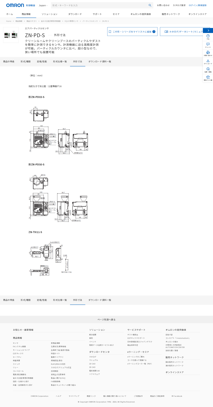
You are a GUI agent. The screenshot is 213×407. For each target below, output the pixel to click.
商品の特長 (9, 61)
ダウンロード (75, 14)
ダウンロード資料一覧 (99, 61)
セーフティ (17, 357)
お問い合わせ (163, 5)
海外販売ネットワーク (174, 365)
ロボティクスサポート (136, 338)
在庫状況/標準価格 (58, 346)
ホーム (9, 14)
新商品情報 (55, 343)
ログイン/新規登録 (198, 5)
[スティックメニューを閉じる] (208, 30)
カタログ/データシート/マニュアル (187, 31)
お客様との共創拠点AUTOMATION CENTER (175, 346)
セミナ (116, 14)
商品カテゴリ (32, 21)
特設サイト (55, 353)
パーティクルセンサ (90, 21)
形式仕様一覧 (60, 61)
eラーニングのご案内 (135, 356)
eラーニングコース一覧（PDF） (140, 363)
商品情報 (26, 14)
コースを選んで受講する (137, 360)
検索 (150, 5)
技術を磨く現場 (172, 350)
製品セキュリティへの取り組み (63, 385)
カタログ (92, 356)
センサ (15, 343)
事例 (91, 338)
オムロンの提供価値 (141, 14)
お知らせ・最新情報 (23, 329)
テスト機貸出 (132, 334)
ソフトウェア (94, 374)
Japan (42, 5)
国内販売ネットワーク (174, 362)
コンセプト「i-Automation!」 (178, 338)
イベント (92, 341)
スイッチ (16, 364)
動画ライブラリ (57, 357)
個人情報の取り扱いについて (114, 396)
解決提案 (92, 334)
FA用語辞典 (55, 381)
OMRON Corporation (39, 396)
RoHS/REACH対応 (58, 364)
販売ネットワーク (171, 14)
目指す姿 (169, 334)
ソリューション (50, 14)
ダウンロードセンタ (99, 351)
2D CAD (92, 363)
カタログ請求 (179, 5)
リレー (15, 367)
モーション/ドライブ (21, 350)
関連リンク (91, 396)
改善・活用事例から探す (22, 385)
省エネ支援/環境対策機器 (51, 21)
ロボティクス (18, 353)
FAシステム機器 (19, 346)
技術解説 (54, 371)
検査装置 (16, 360)
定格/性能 (42, 61)
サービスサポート (136, 329)
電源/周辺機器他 (19, 374)
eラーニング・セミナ (138, 351)
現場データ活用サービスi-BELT (101, 345)
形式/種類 (26, 61)
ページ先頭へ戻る (106, 319)
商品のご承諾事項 (157, 396)
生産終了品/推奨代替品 (60, 350)
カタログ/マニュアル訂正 (61, 367)
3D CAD (92, 367)
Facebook (178, 396)
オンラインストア (198, 14)
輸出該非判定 (132, 345)
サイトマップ (74, 396)
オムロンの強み (172, 341)
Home (8, 21)
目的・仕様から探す (21, 381)
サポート (97, 14)
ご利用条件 (138, 396)
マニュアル (93, 360)
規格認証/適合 (56, 360)
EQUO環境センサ (71, 21)
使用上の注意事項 (58, 374)
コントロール (18, 371)
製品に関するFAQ (58, 378)
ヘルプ (58, 396)
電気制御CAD (94, 370)
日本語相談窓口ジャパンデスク (139, 341)
